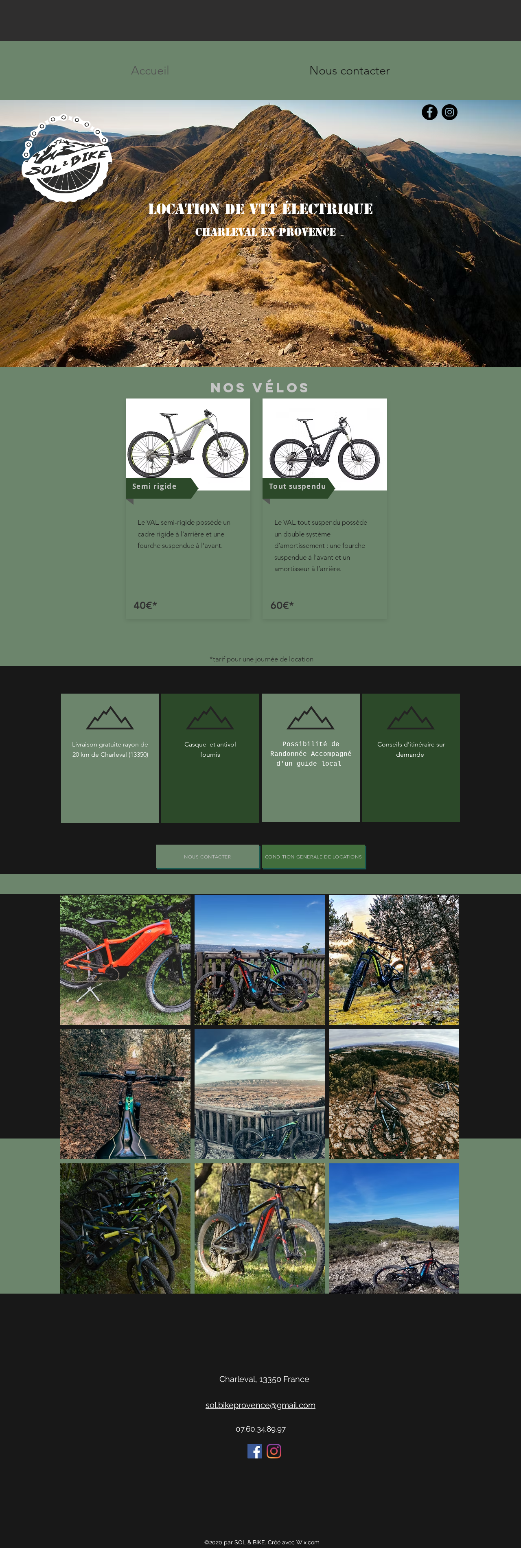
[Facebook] (430, 112)
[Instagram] (450, 112)
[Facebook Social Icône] (254, 1451)
